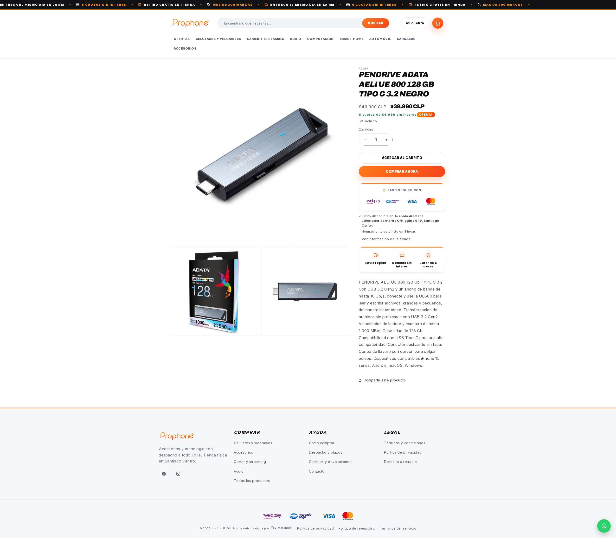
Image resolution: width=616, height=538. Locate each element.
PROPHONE (221, 528)
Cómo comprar (321, 443)
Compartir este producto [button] (385, 380)
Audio (239, 471)
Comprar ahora (402, 171)
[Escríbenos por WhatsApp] (604, 526)
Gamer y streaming (250, 462)
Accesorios (243, 452)
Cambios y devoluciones (330, 462)
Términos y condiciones (404, 443)
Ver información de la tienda (386, 239)
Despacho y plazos (325, 452)
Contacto (317, 471)
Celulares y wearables (253, 443)
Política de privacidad (403, 452)
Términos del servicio (398, 528)
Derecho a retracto (400, 462)
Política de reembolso (357, 528)
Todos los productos (252, 481)
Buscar (375, 23)
